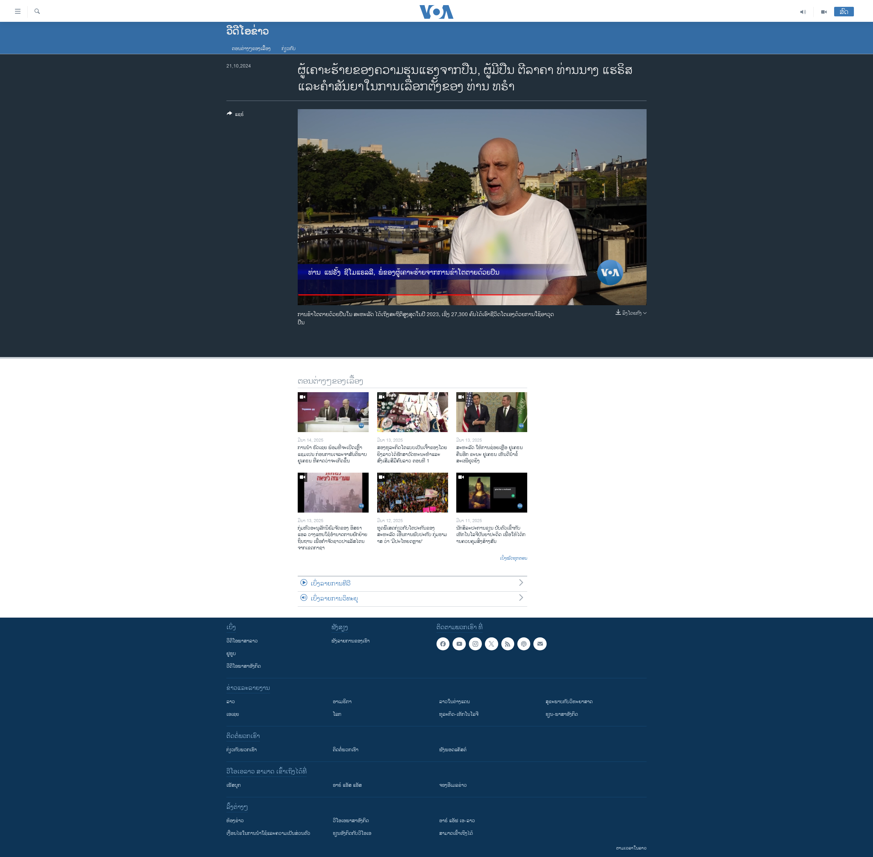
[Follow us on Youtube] (459, 643)
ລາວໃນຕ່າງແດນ (454, 701)
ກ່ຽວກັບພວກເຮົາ (241, 749)
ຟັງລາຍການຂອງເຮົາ (350, 641)
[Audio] (803, 12)
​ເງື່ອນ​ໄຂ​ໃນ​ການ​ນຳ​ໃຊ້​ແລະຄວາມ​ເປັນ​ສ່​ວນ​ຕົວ (268, 833)
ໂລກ (337, 714)
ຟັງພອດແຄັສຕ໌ (453, 749)
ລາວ (230, 701)
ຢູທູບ (231, 653)
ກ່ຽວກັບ (289, 49)
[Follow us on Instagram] (475, 643)
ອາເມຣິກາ (342, 701)
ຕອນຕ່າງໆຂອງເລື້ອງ (251, 49)
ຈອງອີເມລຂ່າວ (453, 785)
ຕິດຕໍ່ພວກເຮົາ (345, 749)
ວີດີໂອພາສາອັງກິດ (243, 666)
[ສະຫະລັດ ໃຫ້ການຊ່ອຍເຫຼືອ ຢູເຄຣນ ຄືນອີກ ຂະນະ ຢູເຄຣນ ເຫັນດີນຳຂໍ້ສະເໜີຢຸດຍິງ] (491, 412)
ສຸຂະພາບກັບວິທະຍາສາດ (569, 701)
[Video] (824, 12)
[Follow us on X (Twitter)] (491, 643)
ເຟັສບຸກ (233, 785)
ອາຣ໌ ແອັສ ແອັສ (347, 785)
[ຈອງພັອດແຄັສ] (539, 643)
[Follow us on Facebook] (442, 643)
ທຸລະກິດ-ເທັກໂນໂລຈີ (458, 714)
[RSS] (507, 643)
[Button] (235, 115)
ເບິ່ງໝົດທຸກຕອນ (513, 558)
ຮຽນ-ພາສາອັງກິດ (562, 714)
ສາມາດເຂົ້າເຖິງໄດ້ (456, 833)
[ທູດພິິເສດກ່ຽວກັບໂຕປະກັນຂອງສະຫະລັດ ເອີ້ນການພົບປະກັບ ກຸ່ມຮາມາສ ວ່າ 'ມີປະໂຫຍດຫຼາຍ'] (412, 493)
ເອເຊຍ (232, 714)
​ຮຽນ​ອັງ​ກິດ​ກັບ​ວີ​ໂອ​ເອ (352, 833)
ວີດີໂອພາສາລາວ (242, 641)
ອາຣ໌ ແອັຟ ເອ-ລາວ (457, 820)
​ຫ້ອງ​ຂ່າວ (235, 820)
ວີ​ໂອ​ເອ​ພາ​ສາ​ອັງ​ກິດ (351, 820)
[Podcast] (523, 643)
